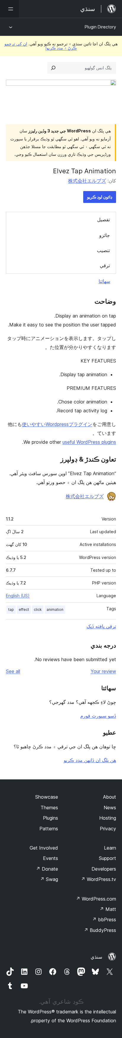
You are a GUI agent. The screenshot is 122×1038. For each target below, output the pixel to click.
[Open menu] (9, 9)
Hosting (107, 818)
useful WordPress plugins (89, 442)
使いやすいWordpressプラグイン (57, 424)
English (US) (18, 595)
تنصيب (103, 250)
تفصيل (103, 219)
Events (50, 858)
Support (107, 858)
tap (11, 609)
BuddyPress (100, 930)
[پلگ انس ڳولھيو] (53, 68)
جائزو (104, 235)
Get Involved (44, 848)
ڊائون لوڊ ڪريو (99, 196)
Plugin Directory (100, 26)
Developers (104, 869)
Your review (103, 671)
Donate (47, 869)
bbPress (104, 919)
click (38, 609)
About (109, 797)
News (110, 807)
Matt (107, 909)
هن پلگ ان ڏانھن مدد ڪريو (90, 760)
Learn (110, 848)
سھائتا (104, 281)
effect (24, 609)
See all (13, 671)
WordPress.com (96, 899)
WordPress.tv (98, 879)
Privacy (108, 829)
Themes (49, 807)
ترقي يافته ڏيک (101, 626)
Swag (49, 879)
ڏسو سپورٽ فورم (98, 716)
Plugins (50, 818)
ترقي (105, 265)
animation (54, 609)
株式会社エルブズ (87, 181)
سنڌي (96, 957)
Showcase (46, 797)
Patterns (48, 829)
